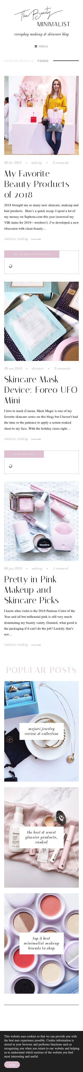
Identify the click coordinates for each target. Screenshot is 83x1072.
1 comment (60, 568)
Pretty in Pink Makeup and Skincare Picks (31, 590)
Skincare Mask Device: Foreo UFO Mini (41, 390)
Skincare (38, 368)
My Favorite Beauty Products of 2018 (36, 184)
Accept (12, 1064)
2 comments (60, 162)
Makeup (36, 162)
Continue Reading (16, 239)
